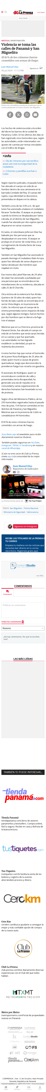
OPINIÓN (17, 1089)
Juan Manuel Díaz (9, 66)
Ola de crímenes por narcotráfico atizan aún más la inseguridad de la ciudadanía (20, 163)
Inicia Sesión (23, 18)
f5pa (31, 1048)
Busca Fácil (30, 1042)
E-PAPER (29, 1089)
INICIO (6, 1089)
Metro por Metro (15, 1054)
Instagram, (6, 445)
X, (20, 445)
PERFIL (40, 1089)
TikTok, (15, 445)
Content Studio (30, 1037)
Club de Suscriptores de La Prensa (15, 1047)
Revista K (15, 1037)
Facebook (26, 445)
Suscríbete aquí (8, 434)
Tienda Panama (16, 1059)
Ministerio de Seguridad (14, 512)
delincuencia (32, 512)
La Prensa (30, 1029)
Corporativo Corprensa (16, 1029)
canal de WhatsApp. (10, 448)
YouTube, (35, 442)
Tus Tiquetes (15, 1042)
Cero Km (31, 1060)
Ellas (30, 1032)
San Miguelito (16, 508)
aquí (10, 456)
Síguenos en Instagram (25, 526)
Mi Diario (16, 1032)
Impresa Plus (30, 1053)
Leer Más (39, 576)
